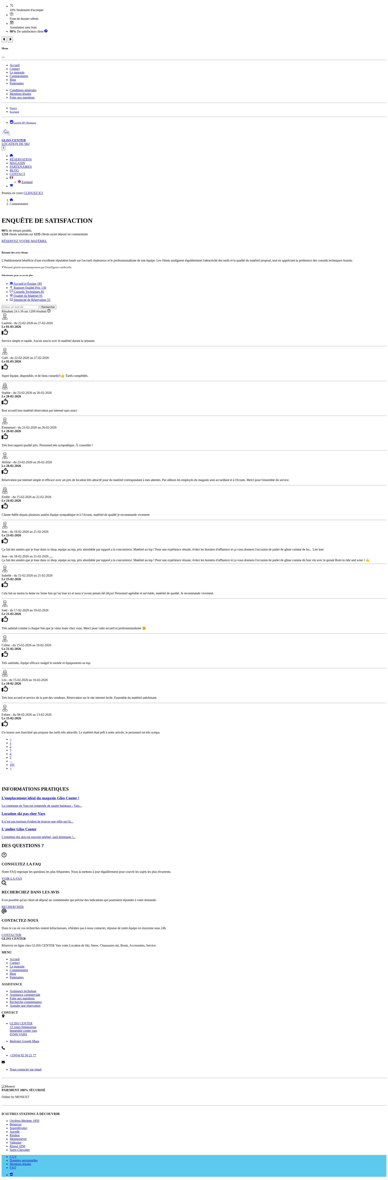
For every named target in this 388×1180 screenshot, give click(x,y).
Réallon (15, 1135)
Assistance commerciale (25, 994)
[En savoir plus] (45, 31)
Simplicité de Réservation (31, 300)
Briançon (15, 1124)
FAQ (13, 1167)
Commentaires (19, 76)
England (27, 182)
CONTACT (17, 174)
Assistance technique (23, 991)
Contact (15, 68)
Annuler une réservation (25, 1005)
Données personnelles (24, 1160)
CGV (13, 1156)
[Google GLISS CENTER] (11, 1175)
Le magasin (17, 72)
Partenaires (17, 83)
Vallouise (15, 1142)
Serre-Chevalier (20, 1150)
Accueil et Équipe (27, 283)
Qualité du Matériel (27, 295)
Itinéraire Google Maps (24, 1041)
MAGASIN (17, 163)
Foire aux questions (22, 97)
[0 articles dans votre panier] (11, 186)
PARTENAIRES (21, 166)
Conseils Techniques (28, 291)
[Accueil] (11, 156)
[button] (11, 178)
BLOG (14, 170)
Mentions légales (20, 94)
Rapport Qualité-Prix (29, 287)
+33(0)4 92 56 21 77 (23, 1055)
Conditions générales (23, 90)
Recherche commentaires (26, 1002)
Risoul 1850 (17, 1146)
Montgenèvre (18, 1139)
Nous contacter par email (25, 1069)
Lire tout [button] (318, 549)
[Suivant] (10, 39)
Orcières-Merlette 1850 (24, 1120)
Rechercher (48, 307)
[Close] (3, 57)
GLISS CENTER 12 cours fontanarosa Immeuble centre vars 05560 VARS (23, 1029)
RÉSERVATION (21, 159)
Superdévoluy (18, 1128)
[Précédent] (4, 39)
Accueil (15, 65)
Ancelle (15, 1131)
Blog (13, 79)
